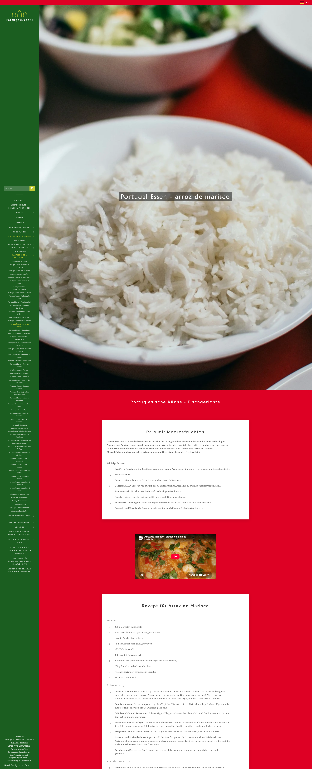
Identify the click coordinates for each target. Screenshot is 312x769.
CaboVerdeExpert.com (19, 752)
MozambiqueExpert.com (19, 761)
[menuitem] (19, 200)
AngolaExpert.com (18, 758)
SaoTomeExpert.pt (19, 755)
